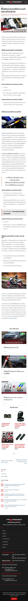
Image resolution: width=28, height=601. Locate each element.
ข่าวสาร (2, 474)
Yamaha (10, 308)
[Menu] (2, 2)
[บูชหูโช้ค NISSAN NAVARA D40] (7, 416)
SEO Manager (16, 15)
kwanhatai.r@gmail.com (10, 567)
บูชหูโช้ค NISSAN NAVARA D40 (6, 424)
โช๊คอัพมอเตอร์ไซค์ (7, 133)
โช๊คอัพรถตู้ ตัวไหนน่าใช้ (11, 347)
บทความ (2, 6)
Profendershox (12, 318)
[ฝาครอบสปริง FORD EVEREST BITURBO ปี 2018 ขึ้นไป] (20, 416)
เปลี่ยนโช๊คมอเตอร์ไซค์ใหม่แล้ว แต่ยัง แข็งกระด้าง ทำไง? (21, 461)
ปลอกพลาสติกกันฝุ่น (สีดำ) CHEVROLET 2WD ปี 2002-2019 (20, 446)
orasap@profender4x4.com (11, 570)
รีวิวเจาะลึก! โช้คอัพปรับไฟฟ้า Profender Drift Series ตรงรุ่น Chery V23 (14, 506)
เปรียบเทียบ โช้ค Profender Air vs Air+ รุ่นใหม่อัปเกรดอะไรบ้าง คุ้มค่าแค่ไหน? (15, 500)
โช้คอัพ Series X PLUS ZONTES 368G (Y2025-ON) (7, 446)
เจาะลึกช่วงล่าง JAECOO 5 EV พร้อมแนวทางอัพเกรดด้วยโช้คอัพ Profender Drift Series (14, 495)
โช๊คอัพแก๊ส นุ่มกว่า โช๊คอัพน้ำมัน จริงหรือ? (7, 461)
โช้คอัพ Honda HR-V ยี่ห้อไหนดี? (11, 490)
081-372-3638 (8, 564)
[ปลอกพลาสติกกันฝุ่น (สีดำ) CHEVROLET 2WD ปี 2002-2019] (20, 437)
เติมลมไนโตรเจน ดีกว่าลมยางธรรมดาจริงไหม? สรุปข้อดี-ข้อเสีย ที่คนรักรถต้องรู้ (14, 485)
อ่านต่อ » (5, 351)
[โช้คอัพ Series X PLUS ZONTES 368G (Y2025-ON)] (7, 437)
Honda (4, 308)
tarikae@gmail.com (9, 569)
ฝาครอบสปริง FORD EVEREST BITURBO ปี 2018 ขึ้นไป (20, 425)
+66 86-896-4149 (9, 576)
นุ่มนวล (22, 195)
